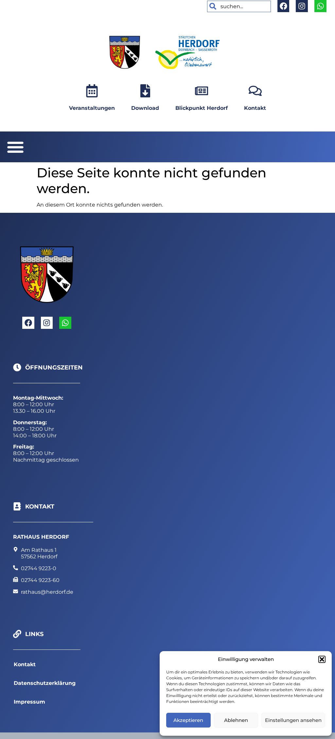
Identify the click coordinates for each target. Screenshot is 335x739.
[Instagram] (302, 6)
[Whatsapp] (320, 6)
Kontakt (255, 108)
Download (145, 108)
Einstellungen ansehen (293, 720)
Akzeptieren (188, 720)
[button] (322, 659)
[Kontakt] (255, 90)
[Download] (145, 90)
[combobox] (239, 6)
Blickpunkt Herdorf (201, 108)
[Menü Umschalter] (15, 146)
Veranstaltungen (92, 108)
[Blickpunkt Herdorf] (201, 90)
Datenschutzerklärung (45, 683)
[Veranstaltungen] (91, 90)
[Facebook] (283, 6)
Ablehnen (236, 720)
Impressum (29, 702)
